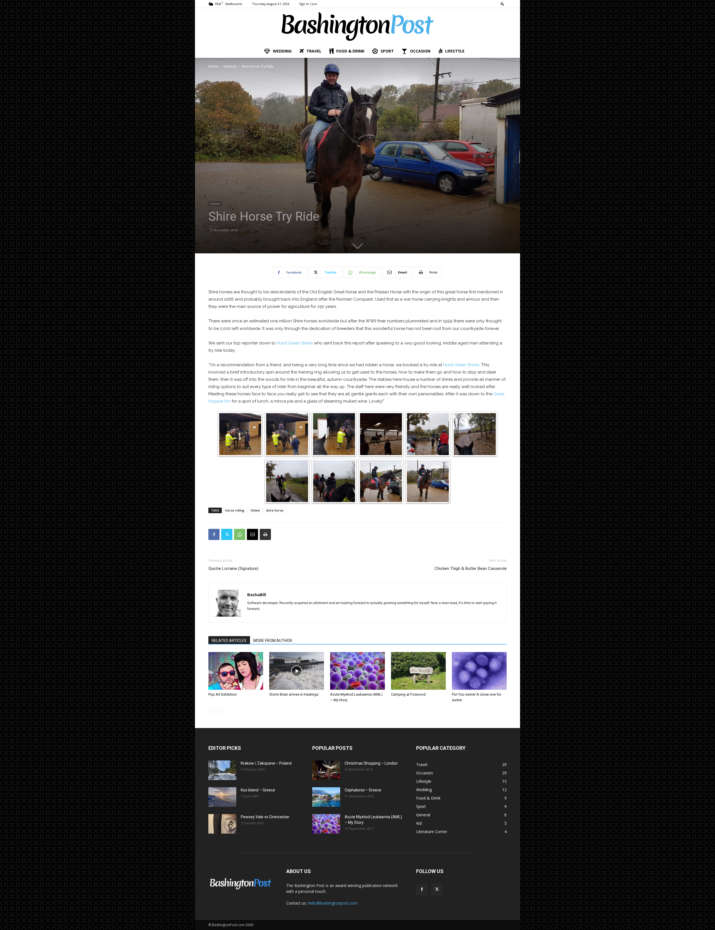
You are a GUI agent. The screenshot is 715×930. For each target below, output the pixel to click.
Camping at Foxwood (408, 694)
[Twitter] (226, 534)
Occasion (420, 51)
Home (213, 66)
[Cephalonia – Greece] (326, 797)
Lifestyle (454, 51)
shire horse (274, 510)
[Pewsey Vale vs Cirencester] (222, 824)
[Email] (252, 534)
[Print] (265, 534)
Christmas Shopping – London (371, 763)
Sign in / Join (308, 4)
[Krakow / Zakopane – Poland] (222, 770)
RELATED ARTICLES (229, 640)
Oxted (255, 510)
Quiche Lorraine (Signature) (233, 568)
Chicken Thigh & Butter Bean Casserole (471, 568)
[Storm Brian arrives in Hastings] (296, 671)
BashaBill (256, 594)
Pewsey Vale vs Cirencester (265, 817)
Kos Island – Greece (258, 790)
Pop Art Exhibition (222, 694)
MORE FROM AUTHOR (272, 640)
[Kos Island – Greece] (222, 797)
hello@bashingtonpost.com (332, 903)
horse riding (234, 510)
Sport (387, 51)
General (229, 66)
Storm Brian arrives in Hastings (293, 694)
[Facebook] (214, 534)
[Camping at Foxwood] (418, 671)
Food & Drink (350, 51)
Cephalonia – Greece (363, 790)
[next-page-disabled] (220, 711)
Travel (313, 51)
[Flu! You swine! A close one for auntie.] (479, 671)
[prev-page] (211, 711)
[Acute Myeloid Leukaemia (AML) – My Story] (357, 671)
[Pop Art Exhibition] (235, 671)
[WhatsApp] (239, 534)
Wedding (282, 51)
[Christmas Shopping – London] (326, 770)
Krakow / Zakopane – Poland (266, 763)
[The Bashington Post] (357, 26)
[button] (502, 4)
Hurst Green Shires (295, 343)
